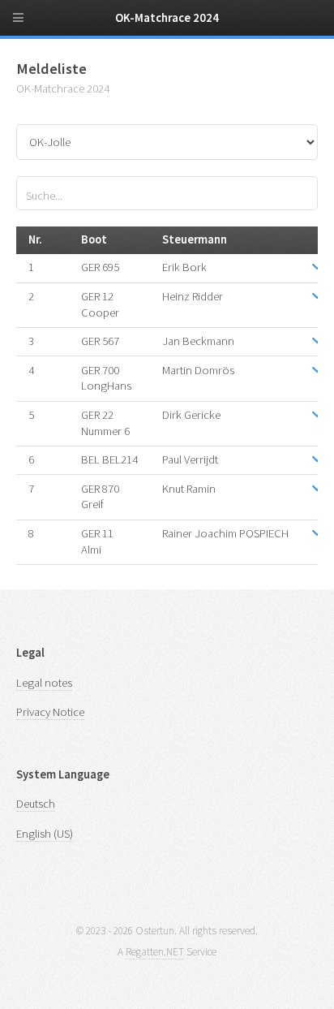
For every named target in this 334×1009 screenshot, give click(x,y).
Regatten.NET (155, 952)
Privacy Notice (50, 712)
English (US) (44, 833)
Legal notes (44, 682)
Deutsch (35, 803)
